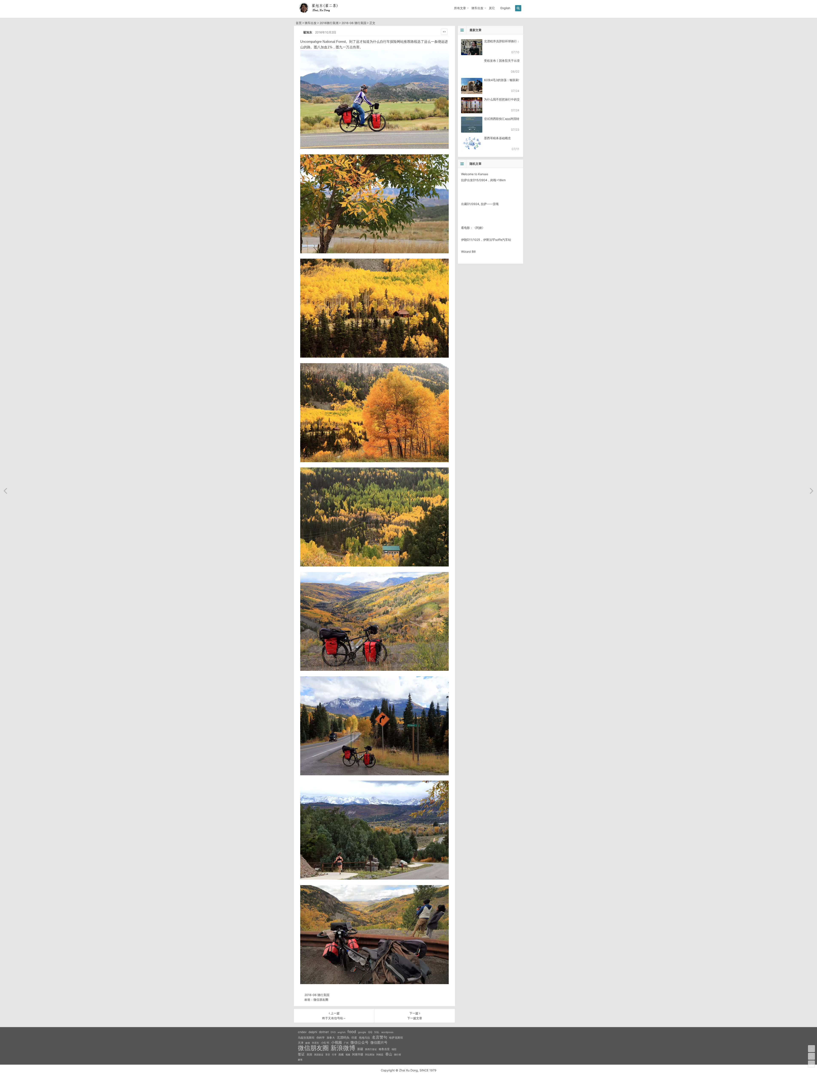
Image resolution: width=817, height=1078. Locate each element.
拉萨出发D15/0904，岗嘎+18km (483, 180)
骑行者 (397, 1054)
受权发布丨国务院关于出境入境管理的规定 (512, 60)
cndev (302, 1032)
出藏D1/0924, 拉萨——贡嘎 (480, 204)
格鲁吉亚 (384, 1049)
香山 (388, 1054)
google (362, 1032)
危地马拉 (364, 1037)
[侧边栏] (444, 32)
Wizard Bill (468, 251)
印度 (354, 1037)
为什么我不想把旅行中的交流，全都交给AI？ (513, 99)
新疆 (360, 1049)
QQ (370, 1032)
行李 (334, 1054)
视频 (348, 1054)
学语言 (315, 1042)
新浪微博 (343, 1048)
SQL (376, 1032)
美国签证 (318, 1054)
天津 (300, 1042)
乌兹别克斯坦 (306, 1037)
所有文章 (460, 8)
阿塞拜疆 (357, 1054)
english (342, 1032)
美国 (309, 1054)
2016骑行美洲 (329, 23)
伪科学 (320, 1037)
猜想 (394, 1049)
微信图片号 (378, 1043)
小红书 (325, 1042)
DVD (333, 1032)
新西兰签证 (371, 1049)
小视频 (336, 1042)
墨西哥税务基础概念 (497, 138)
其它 (492, 8)
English (505, 8)
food (351, 1031)
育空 (327, 1054)
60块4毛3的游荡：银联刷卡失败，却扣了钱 (513, 80)
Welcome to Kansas (474, 174)
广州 (346, 1043)
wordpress (387, 1032)
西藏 (341, 1054)
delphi (313, 1032)
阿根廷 (379, 1054)
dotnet (324, 1032)
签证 (301, 1054)
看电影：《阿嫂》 (473, 227)
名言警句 (379, 1037)
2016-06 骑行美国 (353, 23)
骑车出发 (477, 8)
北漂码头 (343, 1037)
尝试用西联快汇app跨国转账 (503, 118)
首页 (299, 23)
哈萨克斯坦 (396, 1037)
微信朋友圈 (320, 999)
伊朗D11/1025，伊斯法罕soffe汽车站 (486, 239)
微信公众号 (359, 1042)
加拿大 (331, 1037)
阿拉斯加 (369, 1054)
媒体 (307, 1043)
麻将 (300, 1059)
